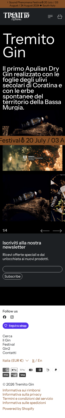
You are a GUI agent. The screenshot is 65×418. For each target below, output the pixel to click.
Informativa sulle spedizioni (24, 403)
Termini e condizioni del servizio (28, 398)
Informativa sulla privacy (22, 394)
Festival (9, 344)
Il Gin (7, 340)
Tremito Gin (24, 384)
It (33, 360)
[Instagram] (12, 317)
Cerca (7, 336)
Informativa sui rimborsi (21, 390)
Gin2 (6, 348)
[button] (45, 230)
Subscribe (12, 276)
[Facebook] (5, 317)
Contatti (9, 353)
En (40, 360)
